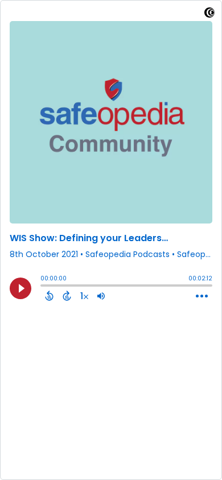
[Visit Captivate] (209, 14)
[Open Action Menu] (201, 296)
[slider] (43, 286)
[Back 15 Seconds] (49, 296)
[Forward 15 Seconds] (67, 296)
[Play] (20, 288)
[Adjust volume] (101, 296)
